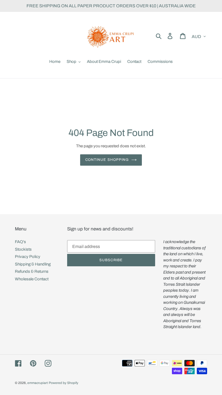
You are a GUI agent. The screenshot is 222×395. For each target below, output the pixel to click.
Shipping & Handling (33, 264)
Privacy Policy (27, 256)
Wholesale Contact (31, 279)
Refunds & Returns (31, 271)
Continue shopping (107, 160)
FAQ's (20, 242)
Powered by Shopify (63, 383)
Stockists (23, 249)
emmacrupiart (37, 383)
